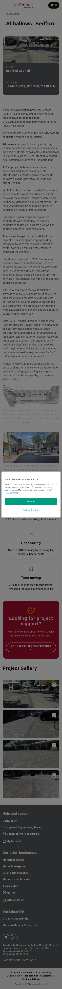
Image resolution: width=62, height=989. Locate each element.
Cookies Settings (31, 510)
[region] (30, 495)
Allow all (31, 501)
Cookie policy (12, 493)
